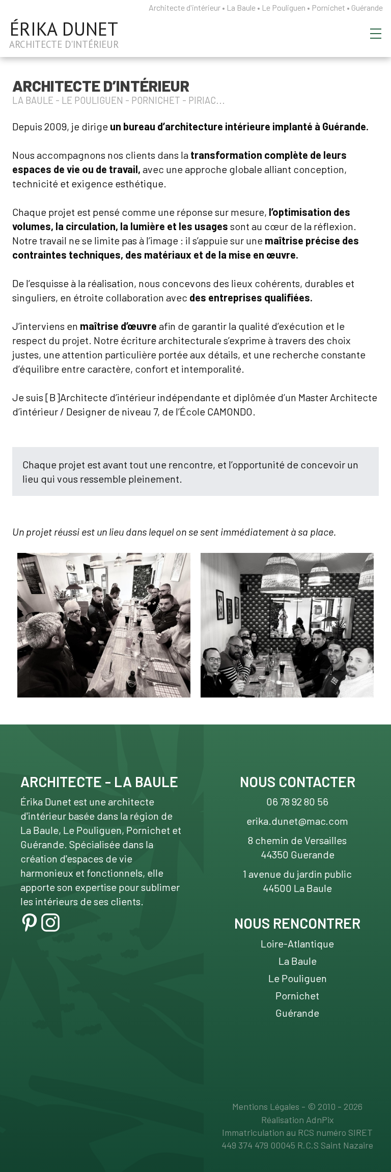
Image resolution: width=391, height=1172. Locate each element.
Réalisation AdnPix (297, 1119)
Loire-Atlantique (297, 943)
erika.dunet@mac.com (297, 821)
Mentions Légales (265, 1106)
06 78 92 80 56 (297, 801)
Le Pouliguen (297, 978)
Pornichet (297, 995)
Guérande (297, 1013)
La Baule (297, 961)
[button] (376, 33)
